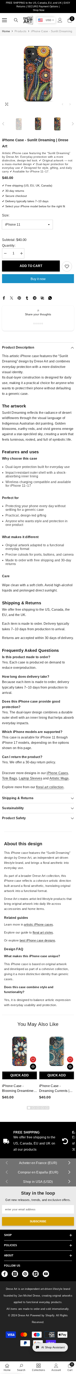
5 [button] (47, 1108)
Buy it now (38, 279)
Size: (5, 215)
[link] (21, 1367)
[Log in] (60, 20)
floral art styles (43, 932)
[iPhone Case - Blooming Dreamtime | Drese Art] (19, 1051)
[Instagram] (15, 1274)
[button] (62, 104)
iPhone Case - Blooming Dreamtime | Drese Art (18, 1088)
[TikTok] (35, 1274)
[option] (38, 72)
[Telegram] (34, 297)
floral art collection (50, 787)
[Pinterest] (19, 297)
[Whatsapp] (50, 297)
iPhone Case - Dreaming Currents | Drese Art (54, 1088)
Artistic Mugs (59, 778)
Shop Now (38, 10)
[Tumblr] (27, 297)
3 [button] (38, 1108)
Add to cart (31, 266)
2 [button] (33, 1108)
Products (20, 31)
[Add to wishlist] (67, 266)
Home (6, 31)
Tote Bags (9, 778)
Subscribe (38, 1221)
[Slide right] (69, 1163)
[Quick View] (33, 1067)
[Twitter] (11, 297)
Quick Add (19, 1075)
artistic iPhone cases (38, 924)
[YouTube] (46, 1274)
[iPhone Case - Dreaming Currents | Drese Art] (56, 1051)
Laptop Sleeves (30, 778)
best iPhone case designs (37, 940)
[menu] (4, 20)
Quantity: (8, 245)
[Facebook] (4, 297)
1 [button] (29, 1108)
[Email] (42, 297)
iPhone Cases (57, 773)
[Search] (16, 20)
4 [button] (42, 1108)
